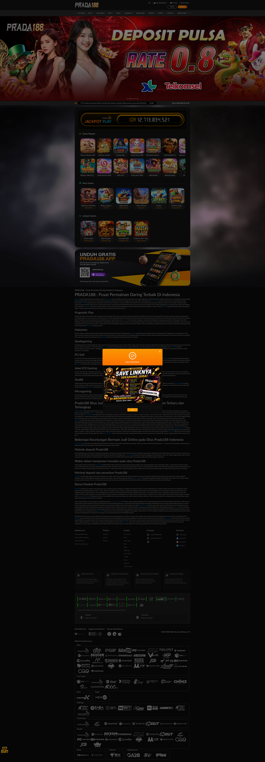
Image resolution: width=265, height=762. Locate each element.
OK (132, 410)
